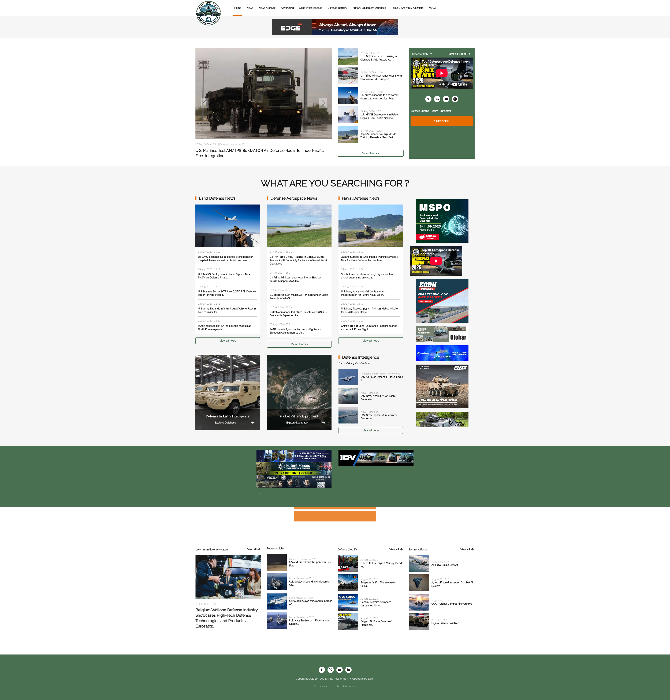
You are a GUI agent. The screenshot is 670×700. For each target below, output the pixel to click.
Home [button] (237, 7)
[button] (205, 103)
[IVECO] (376, 457)
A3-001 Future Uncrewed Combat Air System (235, 150)
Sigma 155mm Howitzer (445, 623)
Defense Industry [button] (337, 7)
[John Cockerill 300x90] (442, 419)
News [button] (250, 7)
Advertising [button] (287, 7)
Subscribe (441, 121)
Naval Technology (370, 392)
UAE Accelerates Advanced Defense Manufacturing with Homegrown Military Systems (227, 615)
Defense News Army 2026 (303, 558)
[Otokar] (442, 333)
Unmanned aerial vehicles (232, 144)
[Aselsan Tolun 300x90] (442, 352)
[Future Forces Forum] (294, 468)
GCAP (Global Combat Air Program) (451, 603)
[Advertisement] (335, 508)
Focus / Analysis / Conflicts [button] (407, 7)
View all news (370, 153)
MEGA (432, 7)
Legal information (346, 685)
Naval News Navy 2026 (301, 578)
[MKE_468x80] (294, 481)
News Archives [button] (267, 7)
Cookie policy (321, 685)
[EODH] (442, 300)
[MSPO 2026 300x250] (442, 220)
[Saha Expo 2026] (294, 455)
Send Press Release (310, 7)
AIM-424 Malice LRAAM (444, 564)
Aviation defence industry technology (380, 373)
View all (252, 549)
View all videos (457, 53)
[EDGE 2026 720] (335, 26)
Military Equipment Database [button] (369, 7)
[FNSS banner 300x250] (442, 386)
